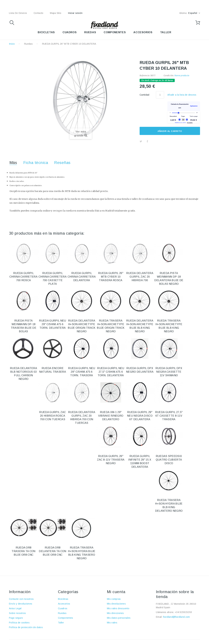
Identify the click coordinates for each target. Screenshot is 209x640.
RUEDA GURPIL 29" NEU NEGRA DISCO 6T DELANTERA (140, 416)
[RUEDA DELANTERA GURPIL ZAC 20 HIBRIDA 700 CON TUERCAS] (81, 392)
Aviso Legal (15, 608)
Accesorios (64, 603)
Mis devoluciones (116, 603)
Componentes (65, 618)
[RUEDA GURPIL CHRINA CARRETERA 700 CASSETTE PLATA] (52, 253)
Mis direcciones (115, 613)
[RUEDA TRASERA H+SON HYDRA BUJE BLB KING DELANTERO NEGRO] (168, 480)
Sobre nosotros (17, 613)
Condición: (169, 75)
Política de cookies (19, 622)
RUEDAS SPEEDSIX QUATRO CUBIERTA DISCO (169, 460)
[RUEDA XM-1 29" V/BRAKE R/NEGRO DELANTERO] (110, 392)
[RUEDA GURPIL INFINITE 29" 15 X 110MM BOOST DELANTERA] (139, 436)
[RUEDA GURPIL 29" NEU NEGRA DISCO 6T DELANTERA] (139, 392)
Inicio (12, 43)
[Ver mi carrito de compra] (197, 22)
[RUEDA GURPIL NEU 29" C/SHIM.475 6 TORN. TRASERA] (81, 348)
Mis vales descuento (118, 608)
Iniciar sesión (75, 13)
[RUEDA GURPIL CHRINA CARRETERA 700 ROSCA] (23, 253)
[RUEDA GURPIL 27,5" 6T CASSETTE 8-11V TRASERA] (168, 392)
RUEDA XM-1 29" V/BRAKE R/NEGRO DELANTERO (110, 416)
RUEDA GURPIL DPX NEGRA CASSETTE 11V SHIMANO (168, 372)
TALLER (165, 32)
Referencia (145, 75)
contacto (38, 13)
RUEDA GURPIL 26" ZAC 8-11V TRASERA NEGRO (110, 460)
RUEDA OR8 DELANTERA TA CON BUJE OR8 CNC (52, 551)
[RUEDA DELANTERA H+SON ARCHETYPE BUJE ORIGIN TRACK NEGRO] (81, 301)
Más (13, 162)
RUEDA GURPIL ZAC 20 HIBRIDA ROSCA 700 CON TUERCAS (52, 416)
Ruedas (28, 43)
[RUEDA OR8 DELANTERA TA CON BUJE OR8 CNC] (52, 527)
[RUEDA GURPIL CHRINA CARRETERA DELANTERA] (81, 253)
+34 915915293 (183, 612)
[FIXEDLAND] (104, 25)
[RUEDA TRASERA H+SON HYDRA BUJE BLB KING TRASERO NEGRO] (81, 527)
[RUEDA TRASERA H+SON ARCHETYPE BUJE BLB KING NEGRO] (168, 301)
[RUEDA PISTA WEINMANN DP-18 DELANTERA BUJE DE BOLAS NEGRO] (168, 253)
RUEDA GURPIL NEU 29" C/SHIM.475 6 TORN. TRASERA (81, 372)
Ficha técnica (35, 162)
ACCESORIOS (142, 32)
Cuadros (62, 608)
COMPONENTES (115, 32)
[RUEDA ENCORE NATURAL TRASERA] (52, 348)
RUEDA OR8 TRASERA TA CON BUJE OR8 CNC (23, 551)
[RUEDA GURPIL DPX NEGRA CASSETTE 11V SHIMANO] (168, 348)
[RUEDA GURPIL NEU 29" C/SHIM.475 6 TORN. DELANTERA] (52, 301)
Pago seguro (16, 618)
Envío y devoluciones (20, 603)
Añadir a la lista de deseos (181, 94)
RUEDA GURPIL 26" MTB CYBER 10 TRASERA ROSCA (110, 277)
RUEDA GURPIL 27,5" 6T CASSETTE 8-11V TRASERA (169, 416)
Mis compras (114, 599)
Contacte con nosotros (21, 599)
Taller (61, 622)
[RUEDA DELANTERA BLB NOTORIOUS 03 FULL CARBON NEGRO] (23, 348)
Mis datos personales (118, 618)
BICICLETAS (46, 32)
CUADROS (70, 32)
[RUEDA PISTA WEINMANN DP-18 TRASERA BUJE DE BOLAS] (23, 301)
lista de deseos (18, 13)
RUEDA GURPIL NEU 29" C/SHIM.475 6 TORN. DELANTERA (52, 324)
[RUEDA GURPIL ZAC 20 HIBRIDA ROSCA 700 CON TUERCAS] (52, 392)
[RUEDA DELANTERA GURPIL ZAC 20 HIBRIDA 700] (139, 253)
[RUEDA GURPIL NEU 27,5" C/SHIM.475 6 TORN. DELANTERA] (110, 348)
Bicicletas (63, 599)
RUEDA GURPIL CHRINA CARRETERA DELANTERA (82, 277)
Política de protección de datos (26, 627)
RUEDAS (90, 32)
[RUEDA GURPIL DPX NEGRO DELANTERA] (139, 348)
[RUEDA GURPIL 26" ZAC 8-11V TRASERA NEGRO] (110, 436)
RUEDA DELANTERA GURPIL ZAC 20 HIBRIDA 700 (139, 277)
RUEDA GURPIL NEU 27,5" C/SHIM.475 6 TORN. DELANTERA (110, 372)
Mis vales (112, 622)
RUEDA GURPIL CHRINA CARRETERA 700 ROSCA (23, 277)
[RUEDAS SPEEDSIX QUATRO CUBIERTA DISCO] (168, 436)
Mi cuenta (116, 592)
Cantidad (144, 94)
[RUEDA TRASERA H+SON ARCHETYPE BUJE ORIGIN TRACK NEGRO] (110, 301)
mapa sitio (55, 13)
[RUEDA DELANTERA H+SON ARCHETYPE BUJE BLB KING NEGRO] (139, 301)
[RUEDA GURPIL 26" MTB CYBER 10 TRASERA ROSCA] (110, 253)
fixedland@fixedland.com (176, 617)
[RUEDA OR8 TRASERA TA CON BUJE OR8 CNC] (23, 527)
